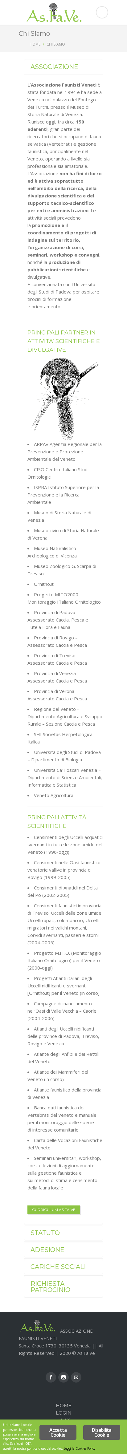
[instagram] (63, 1377)
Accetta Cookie (58, 1432)
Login (64, 1413)
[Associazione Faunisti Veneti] (63, 12)
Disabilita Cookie (101, 1432)
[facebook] (51, 1377)
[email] (76, 1377)
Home (35, 44)
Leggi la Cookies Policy (79, 1448)
